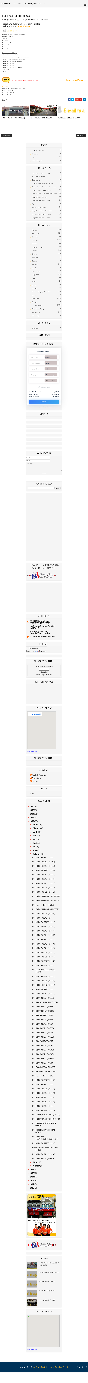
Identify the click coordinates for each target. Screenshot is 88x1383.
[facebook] (77, 1367)
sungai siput (36, 316)
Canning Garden (37, 247)
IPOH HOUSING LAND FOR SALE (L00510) (46, 1119)
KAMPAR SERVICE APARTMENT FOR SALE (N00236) (45, 1148)
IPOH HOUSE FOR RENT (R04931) (47, 1300)
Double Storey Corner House (41, 190)
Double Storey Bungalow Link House (44, 187)
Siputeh (34, 288)
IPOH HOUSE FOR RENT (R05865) (43, 913)
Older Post (81, 135)
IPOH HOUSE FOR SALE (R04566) (43, 861)
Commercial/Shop (38, 150)
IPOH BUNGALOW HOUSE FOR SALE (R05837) (43, 970)
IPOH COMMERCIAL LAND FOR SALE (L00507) (44, 1124)
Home (32, 793)
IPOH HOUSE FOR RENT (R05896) (69, 118)
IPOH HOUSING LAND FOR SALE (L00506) (46, 1114)
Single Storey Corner (39, 207)
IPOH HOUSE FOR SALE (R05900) (43, 857)
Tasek (34, 295)
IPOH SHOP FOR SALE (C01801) (43, 1006)
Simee (34, 285)
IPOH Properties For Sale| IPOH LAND (42, 636)
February (36, 828)
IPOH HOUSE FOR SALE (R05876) (43, 943)
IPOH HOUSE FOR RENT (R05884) (43, 956)
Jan (46, 381)
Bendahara (35, 237)
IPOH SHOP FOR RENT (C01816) (42, 1062)
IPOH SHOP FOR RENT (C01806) (43, 1049)
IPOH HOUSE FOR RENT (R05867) (43, 985)
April (35, 835)
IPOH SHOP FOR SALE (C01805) (43, 1054)
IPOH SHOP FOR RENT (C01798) (43, 1036)
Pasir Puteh (35, 271)
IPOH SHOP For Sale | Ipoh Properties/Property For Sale (40, 632)
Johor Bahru (36, 328)
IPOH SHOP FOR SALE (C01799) (43, 1028)
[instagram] (86, 1367)
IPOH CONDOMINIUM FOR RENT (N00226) (46, 900)
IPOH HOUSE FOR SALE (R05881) (43, 948)
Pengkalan (35, 275)
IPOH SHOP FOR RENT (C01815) (43, 1041)
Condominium (36, 180)
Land (33, 157)
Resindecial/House (38, 161)
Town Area (35, 299)
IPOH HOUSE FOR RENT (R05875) (43, 1080)
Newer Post (6, 135)
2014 (32, 817)
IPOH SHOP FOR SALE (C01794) (43, 1024)
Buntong (34, 244)
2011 (32, 806)
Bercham (33, 19)
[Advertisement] (26, 10)
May (34, 839)
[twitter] (80, 1367)
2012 (32, 810)
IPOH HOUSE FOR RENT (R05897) (43, 952)
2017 (32, 1173)
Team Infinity (36, 778)
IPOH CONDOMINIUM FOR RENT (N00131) (49, 1272)
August (35, 850)
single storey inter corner (41, 218)
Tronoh (34, 302)
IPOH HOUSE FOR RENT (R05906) (43, 980)
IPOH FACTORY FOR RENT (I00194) (44, 1071)
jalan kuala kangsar (39, 309)
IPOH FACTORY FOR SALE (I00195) (44, 1067)
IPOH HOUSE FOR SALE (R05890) (43, 993)
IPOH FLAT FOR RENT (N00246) (43, 1075)
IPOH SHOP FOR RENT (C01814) (42, 1015)
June (34, 843)
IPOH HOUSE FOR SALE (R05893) (43, 879)
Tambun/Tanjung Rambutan (41, 292)
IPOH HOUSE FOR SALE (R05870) (43, 930)
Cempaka (35, 251)
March (35, 832)
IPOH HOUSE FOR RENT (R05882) (43, 976)
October (36, 1162)
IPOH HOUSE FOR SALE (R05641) (47, 1281)
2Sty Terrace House (38, 177)
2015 (32, 821)
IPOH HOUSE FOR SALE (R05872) (43, 1101)
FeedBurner (48, 674)
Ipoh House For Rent (43, 19)
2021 (32, 1180)
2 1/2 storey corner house (41, 173)
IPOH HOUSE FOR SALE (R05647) (43, 866)
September (37, 854)
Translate (42, 651)
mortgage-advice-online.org (44, 407)
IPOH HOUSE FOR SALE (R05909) (43, 1084)
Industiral (35, 154)
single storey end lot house (41, 214)
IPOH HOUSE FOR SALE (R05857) (43, 939)
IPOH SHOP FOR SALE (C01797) (43, 1032)
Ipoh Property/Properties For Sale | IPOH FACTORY (42, 627)
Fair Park (35, 257)
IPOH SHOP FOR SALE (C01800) (43, 1058)
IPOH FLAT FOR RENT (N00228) (43, 905)
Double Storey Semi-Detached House (44, 194)
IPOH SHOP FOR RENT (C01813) (42, 1019)
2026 (53, 381)
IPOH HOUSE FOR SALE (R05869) (43, 926)
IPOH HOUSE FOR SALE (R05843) (43, 935)
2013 (32, 813)
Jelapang (35, 264)
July (34, 846)
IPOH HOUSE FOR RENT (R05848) (43, 961)
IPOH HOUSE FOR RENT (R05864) (43, 1088)
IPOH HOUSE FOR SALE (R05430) (43, 1154)
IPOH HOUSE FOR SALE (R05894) (43, 1097)
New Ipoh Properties (39, 775)
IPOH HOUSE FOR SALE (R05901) (43, 1093)
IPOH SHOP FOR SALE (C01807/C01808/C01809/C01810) (45, 1137)
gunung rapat (37, 305)
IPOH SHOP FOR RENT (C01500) (47, 1291)
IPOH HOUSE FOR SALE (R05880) (43, 874)
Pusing (34, 278)
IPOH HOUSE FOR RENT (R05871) (43, 1110)
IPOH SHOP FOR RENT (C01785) (43, 998)
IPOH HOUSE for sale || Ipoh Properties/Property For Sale (40, 622)
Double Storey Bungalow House (42, 183)
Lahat (34, 268)
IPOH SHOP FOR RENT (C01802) (43, 1011)
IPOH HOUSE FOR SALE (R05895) (43, 918)
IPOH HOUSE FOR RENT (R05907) (43, 989)
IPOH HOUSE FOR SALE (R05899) (43, 1106)
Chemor (34, 254)
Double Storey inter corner (41, 201)
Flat (33, 204)
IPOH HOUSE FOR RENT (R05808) (43, 965)
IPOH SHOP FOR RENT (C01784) (43, 1045)
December (36, 1165)
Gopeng (34, 261)
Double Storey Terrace (39, 197)
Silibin (34, 282)
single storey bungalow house (42, 211)
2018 (32, 1176)
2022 (32, 1184)
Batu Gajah (35, 234)
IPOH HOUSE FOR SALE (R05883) (43, 883)
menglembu (36, 312)
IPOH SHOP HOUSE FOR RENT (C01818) (45, 1002)
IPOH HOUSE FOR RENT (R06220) (13, 118)
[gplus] (83, 1367)
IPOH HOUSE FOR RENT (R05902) (43, 922)
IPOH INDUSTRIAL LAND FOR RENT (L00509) (43, 1131)
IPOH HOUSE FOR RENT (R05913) (43, 892)
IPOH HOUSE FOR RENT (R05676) (43, 870)
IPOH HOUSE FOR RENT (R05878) (41, 118)
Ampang (34, 230)
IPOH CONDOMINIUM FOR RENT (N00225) (46, 896)
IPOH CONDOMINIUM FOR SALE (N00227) (46, 909)
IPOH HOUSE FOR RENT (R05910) (43, 887)
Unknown (35, 781)
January (36, 824)
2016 (32, 1169)
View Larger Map (32, 751)
